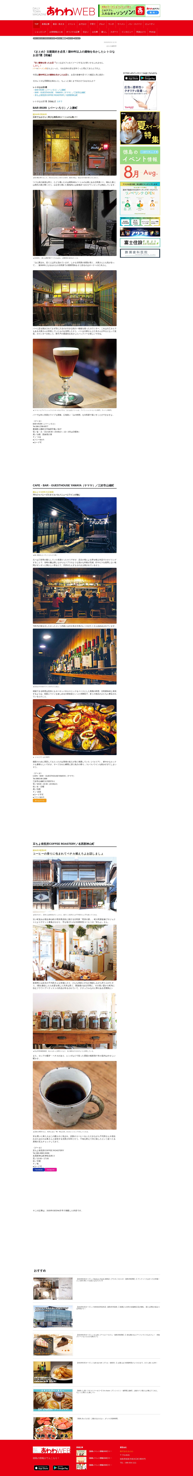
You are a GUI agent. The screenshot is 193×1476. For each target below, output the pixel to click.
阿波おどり (141, 32)
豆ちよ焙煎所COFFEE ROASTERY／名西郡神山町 (56, 95)
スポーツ (114, 32)
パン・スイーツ (135, 24)
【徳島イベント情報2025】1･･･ (100, 1451)
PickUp (152, 32)
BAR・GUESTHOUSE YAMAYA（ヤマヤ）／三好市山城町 (60, 92)
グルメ (102, 24)
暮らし (104, 32)
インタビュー (127, 32)
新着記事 (45, 24)
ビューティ (150, 24)
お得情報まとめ (56, 32)
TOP (36, 24)
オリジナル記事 (73, 32)
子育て (93, 24)
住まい (86, 32)
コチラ (59, 101)
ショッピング (40, 32)
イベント (71, 24)
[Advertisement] (75, 1238)
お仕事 (95, 32)
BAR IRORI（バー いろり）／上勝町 (50, 90)
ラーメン (121, 24)
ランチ (111, 24)
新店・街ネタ (58, 24)
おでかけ (82, 24)
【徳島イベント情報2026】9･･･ (100, 1458)
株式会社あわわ (126, 1451)
